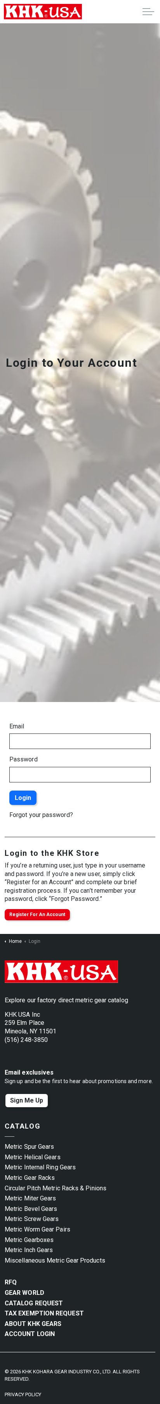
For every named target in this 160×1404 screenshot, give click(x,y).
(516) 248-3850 (26, 1039)
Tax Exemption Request (44, 1313)
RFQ (11, 1282)
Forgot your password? (41, 815)
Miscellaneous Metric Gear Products (55, 1260)
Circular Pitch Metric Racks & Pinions (55, 1188)
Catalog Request (34, 1303)
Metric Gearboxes (29, 1240)
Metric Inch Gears (29, 1250)
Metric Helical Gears (33, 1157)
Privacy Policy (23, 1394)
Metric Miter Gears (30, 1198)
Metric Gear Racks (30, 1177)
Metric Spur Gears (29, 1146)
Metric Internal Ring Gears (40, 1167)
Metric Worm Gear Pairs (37, 1229)
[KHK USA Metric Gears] (43, 11)
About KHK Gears (33, 1323)
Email (16, 726)
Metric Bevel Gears (31, 1208)
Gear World (24, 1292)
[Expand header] (148, 11)
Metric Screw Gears (32, 1219)
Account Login (30, 1334)
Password (23, 759)
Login (23, 797)
